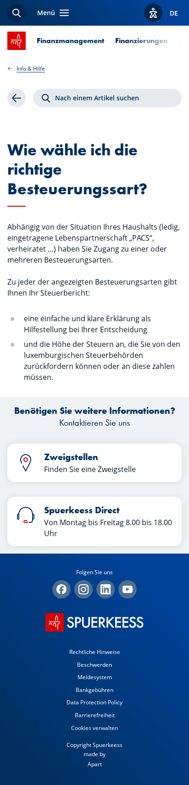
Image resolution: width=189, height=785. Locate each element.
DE (174, 13)
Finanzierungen (141, 40)
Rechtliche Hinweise (94, 652)
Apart (95, 764)
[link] (16, 98)
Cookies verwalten (94, 728)
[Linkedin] (105, 589)
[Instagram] (83, 589)
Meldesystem (95, 677)
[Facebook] (61, 589)
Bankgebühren (94, 690)
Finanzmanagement (70, 40)
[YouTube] (127, 589)
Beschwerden (94, 665)
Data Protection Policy (94, 702)
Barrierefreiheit (95, 715)
